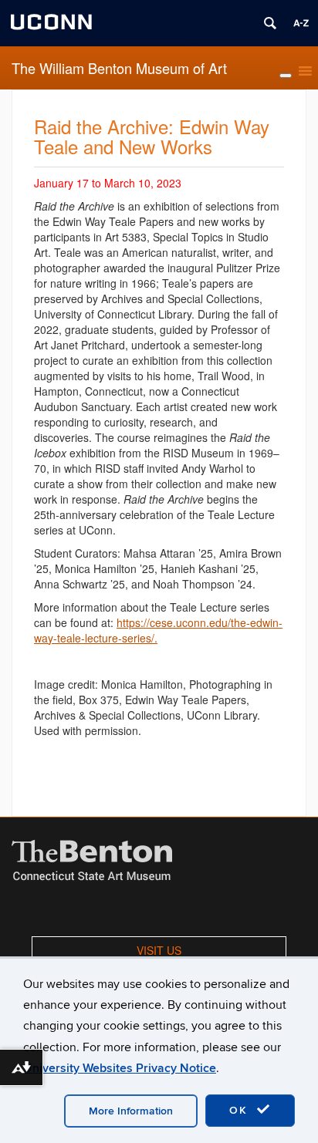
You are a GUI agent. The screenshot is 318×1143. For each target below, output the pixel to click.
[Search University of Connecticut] (270, 23)
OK (240, 1110)
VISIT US (159, 950)
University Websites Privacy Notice (119, 1068)
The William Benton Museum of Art (119, 68)
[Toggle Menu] (285, 75)
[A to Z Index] (301, 23)
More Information (131, 1111)
